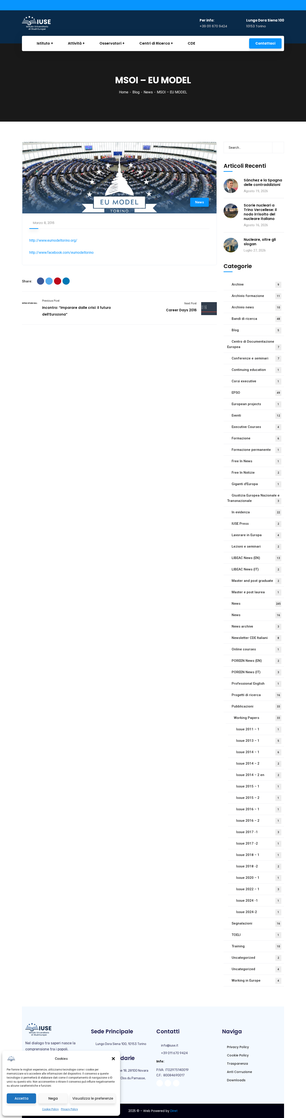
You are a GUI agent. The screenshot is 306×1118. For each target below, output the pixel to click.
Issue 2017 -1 (257, 832)
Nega (53, 1098)
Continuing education (255, 370)
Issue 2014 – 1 (257, 752)
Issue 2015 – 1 (257, 786)
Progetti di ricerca (256, 695)
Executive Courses (255, 427)
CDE (191, 43)
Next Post (190, 303)
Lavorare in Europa (255, 535)
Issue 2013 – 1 (257, 741)
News (148, 92)
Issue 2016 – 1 (257, 809)
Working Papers (257, 718)
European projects (255, 404)
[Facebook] (40, 281)
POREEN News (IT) (255, 672)
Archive (255, 284)
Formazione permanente (255, 450)
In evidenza (256, 512)
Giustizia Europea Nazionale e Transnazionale (253, 498)
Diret (174, 1111)
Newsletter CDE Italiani (255, 638)
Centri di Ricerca (154, 43)
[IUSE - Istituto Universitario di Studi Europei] (44, 23)
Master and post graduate (255, 581)
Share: (27, 281)
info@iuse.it (169, 1045)
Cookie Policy (50, 1109)
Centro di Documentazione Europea (253, 344)
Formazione (255, 438)
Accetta (21, 1098)
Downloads (236, 1080)
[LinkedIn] (66, 281)
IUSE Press (255, 524)
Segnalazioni (256, 923)
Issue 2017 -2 (257, 843)
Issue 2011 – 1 (257, 729)
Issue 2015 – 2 (257, 798)
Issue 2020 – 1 (257, 878)
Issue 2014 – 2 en (257, 775)
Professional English (255, 684)
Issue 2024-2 (257, 912)
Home (123, 92)
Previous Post (51, 300)
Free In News (255, 461)
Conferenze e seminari (255, 358)
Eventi (256, 415)
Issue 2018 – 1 (257, 855)
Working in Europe (255, 980)
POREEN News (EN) (255, 661)
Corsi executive (255, 381)
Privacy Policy (69, 1109)
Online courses (255, 649)
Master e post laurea (255, 592)
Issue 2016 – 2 (257, 821)
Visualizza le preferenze (92, 1098)
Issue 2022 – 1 (257, 889)
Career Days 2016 (181, 310)
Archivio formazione (256, 296)
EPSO (256, 393)
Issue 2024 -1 (257, 901)
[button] (113, 1058)
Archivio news (256, 307)
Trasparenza (237, 1063)
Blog (136, 92)
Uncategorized (255, 958)
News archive (255, 626)
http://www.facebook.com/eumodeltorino (61, 252)
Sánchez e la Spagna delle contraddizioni (263, 182)
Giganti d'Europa (255, 484)
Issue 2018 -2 (257, 866)
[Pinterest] (57, 281)
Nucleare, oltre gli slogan (260, 241)
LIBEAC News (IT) (255, 569)
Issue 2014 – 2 (257, 763)
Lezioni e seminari (255, 546)
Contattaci (265, 43)
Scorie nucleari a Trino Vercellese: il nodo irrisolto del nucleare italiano (260, 212)
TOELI (255, 935)
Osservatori (110, 43)
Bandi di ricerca (256, 319)
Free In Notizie (255, 473)
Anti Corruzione (239, 1072)
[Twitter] (49, 281)
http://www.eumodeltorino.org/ (53, 240)
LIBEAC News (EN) (256, 558)
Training (256, 946)
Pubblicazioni (256, 706)
